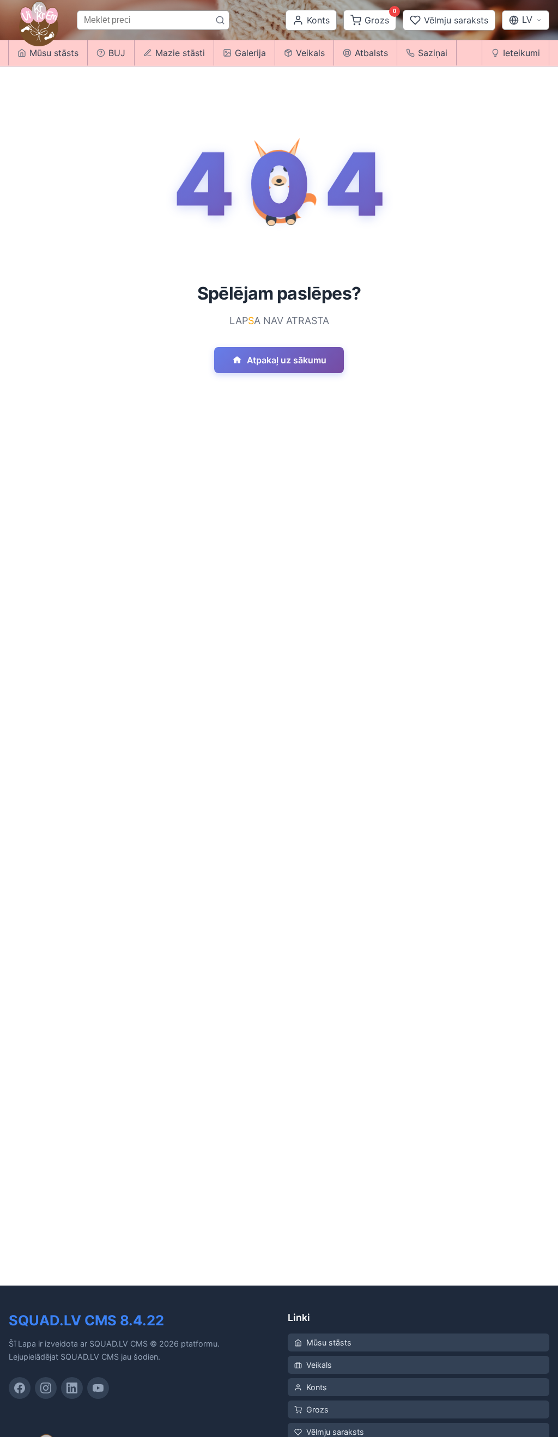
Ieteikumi (521, 52)
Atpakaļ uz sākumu (286, 360)
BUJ (116, 52)
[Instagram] (46, 1388)
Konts (316, 1387)
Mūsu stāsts (328, 1342)
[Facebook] (20, 1388)
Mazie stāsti (180, 52)
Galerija (250, 52)
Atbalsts (371, 52)
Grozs (317, 1409)
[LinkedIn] (72, 1388)
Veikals (310, 52)
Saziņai (432, 52)
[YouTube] (98, 1388)
